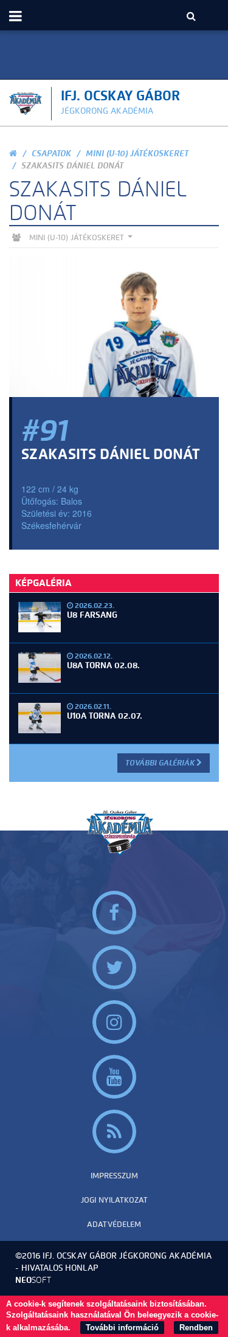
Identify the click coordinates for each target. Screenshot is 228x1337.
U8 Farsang (92, 615)
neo (33, 1280)
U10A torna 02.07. (104, 716)
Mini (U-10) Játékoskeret (137, 153)
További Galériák (160, 762)
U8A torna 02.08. (103, 665)
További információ (122, 1327)
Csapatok (51, 153)
